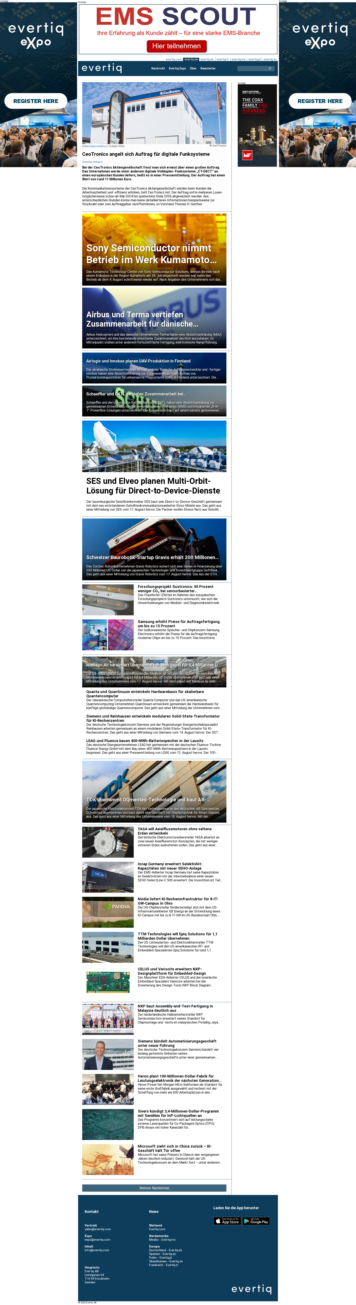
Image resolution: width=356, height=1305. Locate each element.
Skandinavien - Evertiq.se (166, 1261)
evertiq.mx (239, 59)
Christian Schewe (92, 161)
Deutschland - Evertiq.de (165, 1250)
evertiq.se (270, 59)
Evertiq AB (102, 68)
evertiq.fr (223, 59)
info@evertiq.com (97, 1250)
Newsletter (208, 68)
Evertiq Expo (177, 68)
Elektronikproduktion (94, 146)
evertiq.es (207, 59)
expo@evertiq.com (97, 1240)
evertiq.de (191, 59)
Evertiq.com (157, 1229)
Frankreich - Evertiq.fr (163, 1265)
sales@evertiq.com (98, 1229)
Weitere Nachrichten (154, 1188)
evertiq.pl (254, 59)
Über (193, 68)
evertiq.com (174, 59)
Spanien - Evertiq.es (162, 1254)
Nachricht (158, 68)
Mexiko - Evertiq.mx (162, 1240)
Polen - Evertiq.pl (160, 1257)
